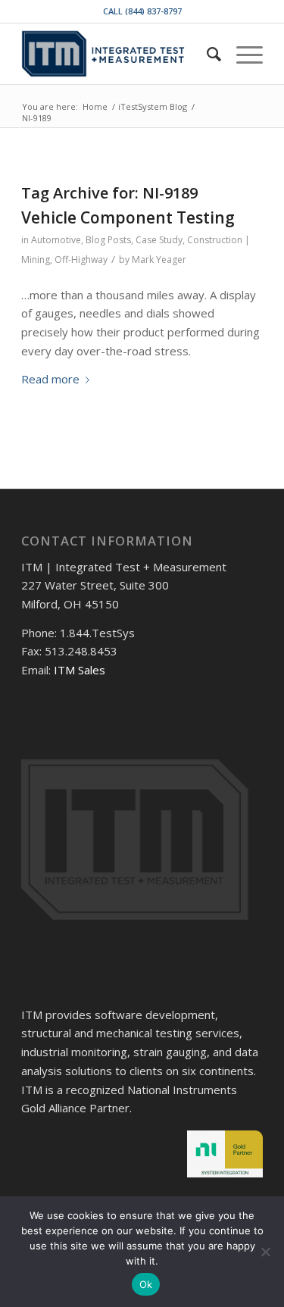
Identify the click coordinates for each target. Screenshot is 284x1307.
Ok (146, 1284)
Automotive (56, 239)
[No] (265, 1251)
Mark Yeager (159, 259)
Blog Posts (108, 239)
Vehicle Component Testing (128, 217)
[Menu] (242, 53)
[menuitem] (206, 53)
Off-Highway (81, 259)
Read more (50, 378)
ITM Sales (79, 669)
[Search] (206, 53)
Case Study (159, 239)
